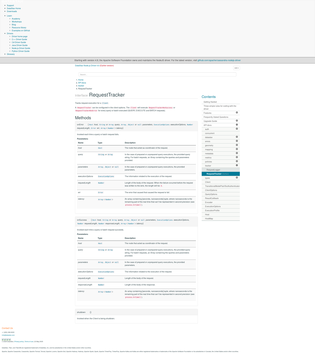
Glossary (11, 54)
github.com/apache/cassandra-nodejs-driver (219, 60)
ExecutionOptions (162, 125)
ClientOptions (211, 190)
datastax (209, 137)
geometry (209, 145)
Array (111, 125)
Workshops (17, 21)
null (140, 125)
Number (190, 125)
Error (93, 128)
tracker (81, 85)
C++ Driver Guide (19, 39)
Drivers (10, 33)
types (207, 178)
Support (10, 5)
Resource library (19, 27)
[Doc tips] (5, 339)
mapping (209, 149)
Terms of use (29, 341)
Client (105, 103)
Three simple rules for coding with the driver (220, 107)
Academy (16, 18)
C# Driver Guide (19, 42)
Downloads (12, 11)
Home (80, 79)
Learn (9, 15)
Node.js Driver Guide (21, 48)
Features (207, 112)
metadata (209, 153)
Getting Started (210, 101)
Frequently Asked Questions (216, 117)
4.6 (236, 68)
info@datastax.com (8, 335)
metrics (208, 157)
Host (91, 125)
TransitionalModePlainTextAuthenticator (222, 186)
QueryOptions (211, 194)
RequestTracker (218, 173)
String (102, 125)
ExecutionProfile (212, 210)
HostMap (209, 218)
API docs (82, 82)
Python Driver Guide (21, 51)
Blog (14, 24)
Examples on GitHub (21, 30)
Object (131, 125)
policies (208, 161)
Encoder (209, 202)
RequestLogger (213, 169)
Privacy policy (19, 341)
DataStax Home (14, 8)
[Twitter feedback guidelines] (8, 339)
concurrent (209, 133)
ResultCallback (212, 198)
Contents (209, 96)
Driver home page (19, 36)
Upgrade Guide (210, 121)
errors (207, 141)
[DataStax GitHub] (10, 339)
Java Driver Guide (20, 45)
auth (207, 129)
